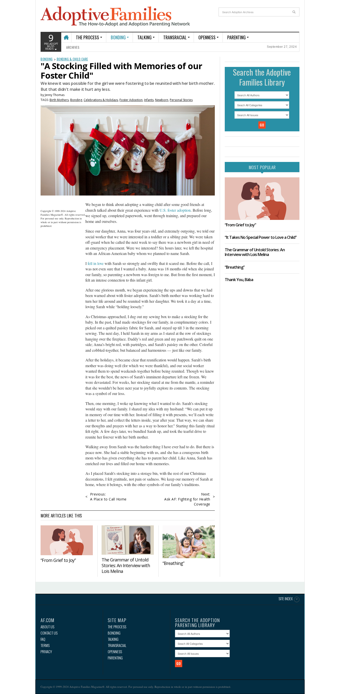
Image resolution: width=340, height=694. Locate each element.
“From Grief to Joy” (58, 560)
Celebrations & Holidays (101, 100)
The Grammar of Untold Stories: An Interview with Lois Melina (126, 565)
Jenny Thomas (54, 95)
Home (66, 35)
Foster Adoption (131, 100)
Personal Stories (181, 100)
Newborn (161, 100)
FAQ (43, 639)
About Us (47, 626)
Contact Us (49, 633)
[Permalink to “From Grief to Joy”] (67, 540)
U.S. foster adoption (175, 210)
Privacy (46, 651)
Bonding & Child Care (72, 58)
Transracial (175, 37)
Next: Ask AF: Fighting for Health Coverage (187, 499)
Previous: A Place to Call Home (108, 496)
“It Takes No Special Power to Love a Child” (260, 237)
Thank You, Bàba (239, 279)
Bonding (118, 37)
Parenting (236, 37)
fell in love (96, 263)
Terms (45, 645)
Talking (144, 37)
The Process (87, 37)
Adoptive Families (115, 16)
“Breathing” (173, 563)
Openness (207, 37)
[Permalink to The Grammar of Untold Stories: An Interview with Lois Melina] (128, 540)
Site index (286, 599)
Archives (72, 47)
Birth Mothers (59, 100)
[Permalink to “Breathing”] (189, 541)
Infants (149, 100)
